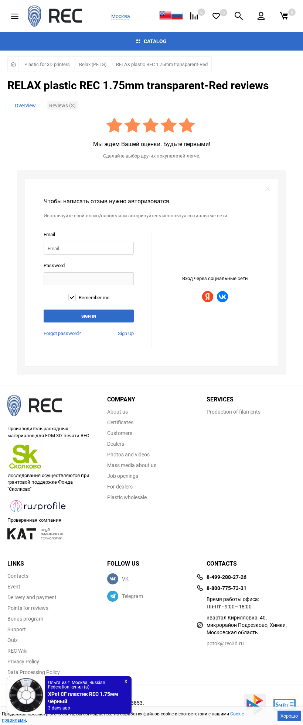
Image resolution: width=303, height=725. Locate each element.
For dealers (120, 486)
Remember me (93, 297)
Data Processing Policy (33, 672)
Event (13, 586)
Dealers (115, 443)
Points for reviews (27, 608)
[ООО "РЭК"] (51, 406)
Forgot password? (62, 333)
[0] (283, 16)
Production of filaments (234, 411)
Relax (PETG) (93, 64)
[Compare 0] (194, 16)
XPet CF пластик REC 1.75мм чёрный (83, 697)
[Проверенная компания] (38, 513)
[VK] (222, 296)
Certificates (120, 422)
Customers (119, 433)
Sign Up (126, 333)
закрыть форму (267, 189)
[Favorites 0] (216, 16)
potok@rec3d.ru (225, 643)
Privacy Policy (23, 661)
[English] (165, 16)
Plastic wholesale (127, 497)
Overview (25, 105)
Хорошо (289, 715)
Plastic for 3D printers (47, 64)
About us (117, 411)
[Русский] (177, 16)
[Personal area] (261, 16)
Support (16, 629)
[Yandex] (207, 296)
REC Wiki (17, 650)
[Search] (239, 16)
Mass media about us (131, 465)
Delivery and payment (32, 597)
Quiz (12, 640)
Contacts (17, 576)
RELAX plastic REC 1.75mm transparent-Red (162, 64)
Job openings (122, 476)
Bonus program (25, 618)
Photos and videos (128, 454)
